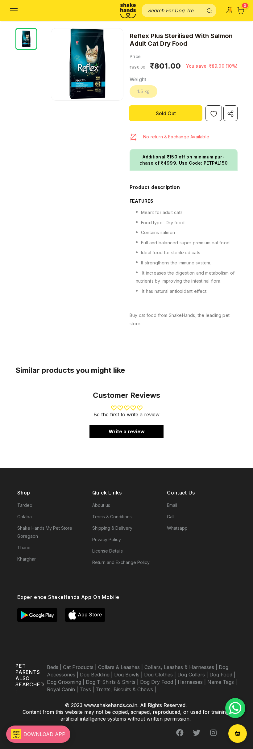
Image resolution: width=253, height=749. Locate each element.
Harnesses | (192, 682)
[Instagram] (213, 732)
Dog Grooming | (66, 682)
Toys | (88, 689)
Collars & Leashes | (121, 667)
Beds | (55, 667)
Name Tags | (222, 682)
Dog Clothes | (160, 674)
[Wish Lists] (213, 113)
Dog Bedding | (97, 674)
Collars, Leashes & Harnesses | (181, 667)
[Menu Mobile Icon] (14, 11)
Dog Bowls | (129, 674)
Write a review (127, 431)
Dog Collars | (193, 674)
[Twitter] (196, 732)
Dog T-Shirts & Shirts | (113, 682)
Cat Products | (80, 667)
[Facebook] (179, 732)
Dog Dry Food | (159, 682)
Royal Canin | (63, 689)
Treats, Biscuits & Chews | (126, 689)
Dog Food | (222, 674)
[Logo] (128, 10)
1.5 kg (143, 91)
